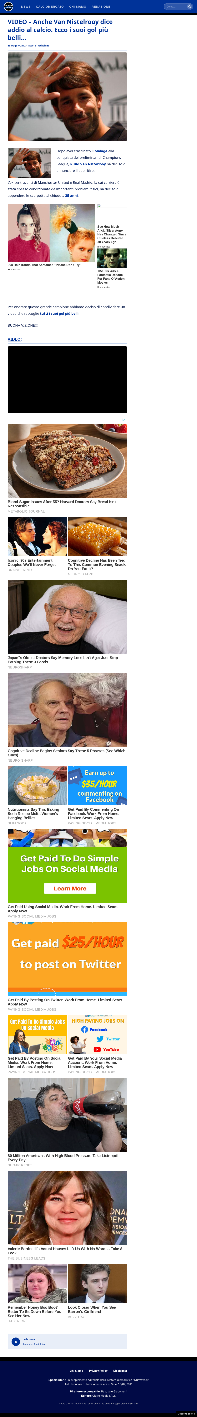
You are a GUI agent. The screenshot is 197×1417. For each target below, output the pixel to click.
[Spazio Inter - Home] (8, 6)
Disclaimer (120, 1370)
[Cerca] (189, 6)
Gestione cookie (186, 1413)
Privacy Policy (98, 1370)
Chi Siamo (76, 1370)
